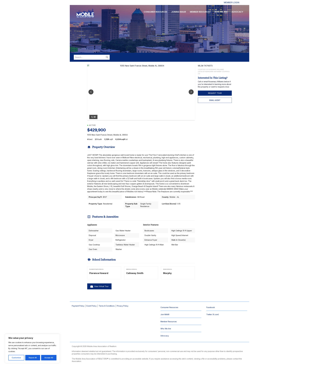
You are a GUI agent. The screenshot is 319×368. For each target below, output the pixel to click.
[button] (191, 91)
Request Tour (215, 93)
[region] (32, 348)
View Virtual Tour (101, 286)
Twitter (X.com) (212, 314)
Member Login (231, 2)
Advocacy (237, 12)
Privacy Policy (122, 306)
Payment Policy (78, 306)
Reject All (33, 358)
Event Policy (91, 306)
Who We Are (221, 12)
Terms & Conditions (107, 306)
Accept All (48, 358)
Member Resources (200, 12)
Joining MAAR (178, 12)
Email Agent (214, 100)
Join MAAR (164, 314)
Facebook (210, 307)
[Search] (107, 57)
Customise (16, 358)
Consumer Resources (155, 12)
